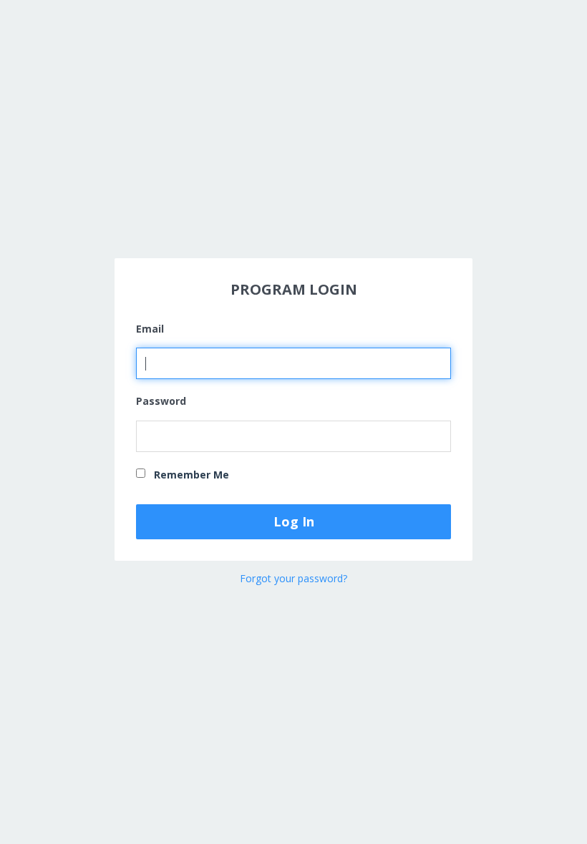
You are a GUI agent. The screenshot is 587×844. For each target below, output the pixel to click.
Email (150, 328)
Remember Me (190, 474)
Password (161, 401)
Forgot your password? (293, 578)
